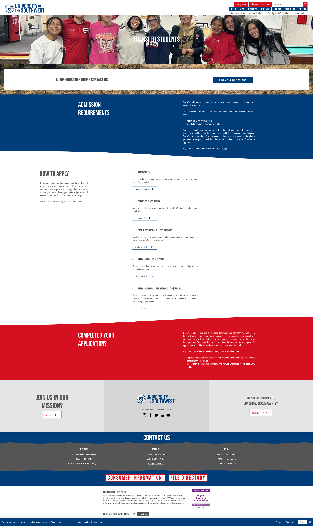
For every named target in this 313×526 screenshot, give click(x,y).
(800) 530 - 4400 (160, 454)
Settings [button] (279, 522)
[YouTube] (168, 415)
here (225, 148)
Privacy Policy (96, 522)
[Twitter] (156, 415)
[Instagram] (144, 415)
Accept (302, 522)
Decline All (290, 522)
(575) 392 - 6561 (159, 459)
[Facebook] (150, 415)
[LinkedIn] (162, 415)
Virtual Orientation (231, 364)
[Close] (310, 522)
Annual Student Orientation (227, 357)
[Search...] (305, 4)
